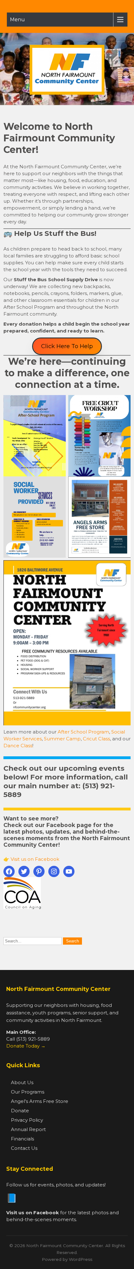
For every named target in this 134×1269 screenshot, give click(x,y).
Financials (22, 1139)
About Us (22, 1082)
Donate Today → (25, 1046)
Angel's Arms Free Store (39, 1101)
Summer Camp (62, 739)
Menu (17, 20)
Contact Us (24, 1148)
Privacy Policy (27, 1120)
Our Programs (27, 1092)
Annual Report (28, 1129)
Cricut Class (96, 739)
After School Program (83, 732)
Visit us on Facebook (35, 859)
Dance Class (17, 746)
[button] (67, 346)
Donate (20, 1111)
